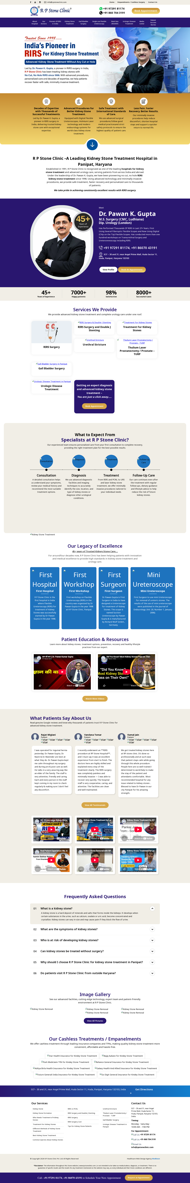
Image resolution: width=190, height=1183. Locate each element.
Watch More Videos (95, 698)
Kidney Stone (38, 1109)
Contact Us (152, 2)
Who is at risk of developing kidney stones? (65, 940)
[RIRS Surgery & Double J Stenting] (94, 322)
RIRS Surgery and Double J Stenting (94, 328)
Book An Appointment (131, 269)
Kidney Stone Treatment (70, 22)
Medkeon (156, 1159)
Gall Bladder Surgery (83, 22)
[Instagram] (40, 2)
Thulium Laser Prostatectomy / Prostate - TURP (115, 1114)
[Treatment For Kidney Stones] (137, 322)
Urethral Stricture (94, 344)
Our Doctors (44, 22)
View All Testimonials (95, 805)
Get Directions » (141, 1091)
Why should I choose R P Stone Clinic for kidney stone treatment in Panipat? (88, 962)
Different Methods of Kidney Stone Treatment (46, 1129)
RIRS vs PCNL (73, 1109)
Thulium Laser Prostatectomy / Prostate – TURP (137, 351)
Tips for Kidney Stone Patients (80, 1126)
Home (112, 2)
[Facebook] (31, 2)
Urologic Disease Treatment (129, 22)
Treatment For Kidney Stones (137, 328)
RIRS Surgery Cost (75, 1122)
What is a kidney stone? (52, 908)
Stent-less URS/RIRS (114, 22)
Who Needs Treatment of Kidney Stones (46, 1118)
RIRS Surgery (51, 347)
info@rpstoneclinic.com (56, 2)
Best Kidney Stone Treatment (44, 1135)
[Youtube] (35, 2)
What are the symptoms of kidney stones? (65, 929)
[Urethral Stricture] (94, 340)
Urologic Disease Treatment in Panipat (115, 1125)
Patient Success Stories (153, 22)
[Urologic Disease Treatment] (51, 381)
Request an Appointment (139, 1177)
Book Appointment (145, 10)
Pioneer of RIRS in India (55, 22)
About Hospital (35, 22)
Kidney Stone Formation (42, 1113)
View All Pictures (95, 1020)
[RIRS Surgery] (51, 342)
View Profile (108, 269)
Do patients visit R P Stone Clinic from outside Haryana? (74, 973)
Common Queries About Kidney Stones (48, 1140)
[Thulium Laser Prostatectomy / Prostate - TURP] (137, 343)
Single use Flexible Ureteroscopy (99, 22)
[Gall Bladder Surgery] (51, 364)
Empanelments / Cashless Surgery (131, 2)
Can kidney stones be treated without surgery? (68, 951)
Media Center (141, 22)
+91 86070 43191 (144, 248)
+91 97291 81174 (117, 248)
